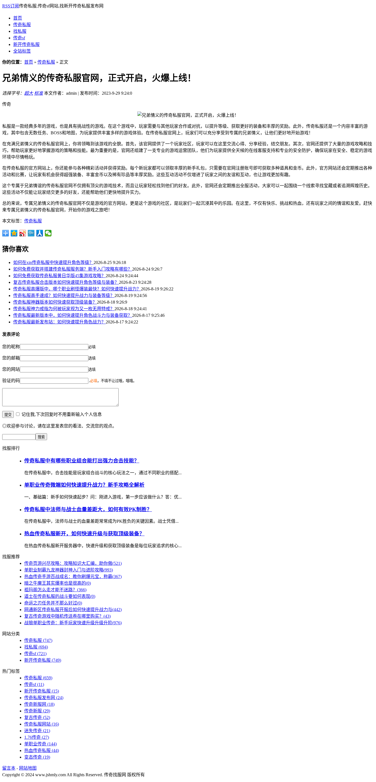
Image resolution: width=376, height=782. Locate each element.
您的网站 (11, 369)
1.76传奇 (36, 737)
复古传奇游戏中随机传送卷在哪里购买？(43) (67, 616)
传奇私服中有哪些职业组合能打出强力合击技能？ (81, 461)
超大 (28, 93)
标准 (38, 93)
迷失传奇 (37, 730)
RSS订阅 (10, 6)
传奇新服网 (39, 704)
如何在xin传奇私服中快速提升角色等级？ (53, 262)
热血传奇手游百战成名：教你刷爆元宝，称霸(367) (73, 576)
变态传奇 (37, 757)
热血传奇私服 (41, 750)
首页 (17, 18)
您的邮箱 (11, 358)
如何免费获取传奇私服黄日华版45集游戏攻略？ (59, 275)
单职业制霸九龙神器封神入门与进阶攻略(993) (68, 570)
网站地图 (28, 768)
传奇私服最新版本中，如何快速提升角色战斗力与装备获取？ (72, 315)
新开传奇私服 (26, 44)
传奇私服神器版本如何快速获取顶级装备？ (55, 302)
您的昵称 (11, 346)
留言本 (8, 768)
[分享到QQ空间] (14, 233)
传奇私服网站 (41, 724)
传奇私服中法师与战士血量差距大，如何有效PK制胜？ (88, 509)
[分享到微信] (48, 233)
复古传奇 (37, 717)
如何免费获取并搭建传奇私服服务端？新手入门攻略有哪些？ (72, 269)
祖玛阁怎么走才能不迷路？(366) (55, 589)
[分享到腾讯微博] (31, 233)
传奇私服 (22, 24)
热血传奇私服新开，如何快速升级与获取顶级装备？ (84, 533)
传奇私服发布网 (43, 697)
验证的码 (11, 380)
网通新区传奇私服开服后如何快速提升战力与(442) (73, 609)
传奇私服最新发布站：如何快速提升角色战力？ (59, 322)
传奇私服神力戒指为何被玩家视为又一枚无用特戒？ (64, 308)
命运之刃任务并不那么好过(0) (53, 603)
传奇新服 (37, 711)
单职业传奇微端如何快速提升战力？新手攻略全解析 (84, 485)
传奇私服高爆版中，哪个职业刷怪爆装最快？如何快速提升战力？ (77, 289)
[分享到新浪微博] (22, 233)
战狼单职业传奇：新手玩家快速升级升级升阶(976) (73, 622)
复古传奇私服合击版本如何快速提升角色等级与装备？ (66, 282)
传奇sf (19, 38)
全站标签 (22, 51)
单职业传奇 (40, 744)
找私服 (19, 31)
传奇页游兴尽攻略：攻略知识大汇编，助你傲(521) (73, 563)
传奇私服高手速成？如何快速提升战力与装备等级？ (64, 295)
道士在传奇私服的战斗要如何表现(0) (59, 596)
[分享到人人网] (39, 233)
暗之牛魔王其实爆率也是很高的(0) (57, 583)
